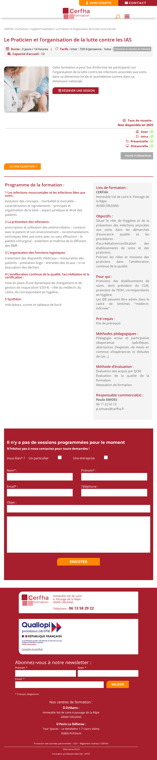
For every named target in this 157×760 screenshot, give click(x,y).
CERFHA (8, 29)
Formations (22, 29)
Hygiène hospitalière (42, 29)
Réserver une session (78, 90)
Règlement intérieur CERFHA (94, 743)
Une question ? (25, 166)
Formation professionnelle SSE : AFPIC (71, 753)
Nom (81, 667)
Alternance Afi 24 (71, 749)
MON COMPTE (101, 3)
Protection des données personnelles (52, 743)
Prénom (20, 667)
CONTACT (137, 3)
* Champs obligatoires (27, 694)
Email (18, 679)
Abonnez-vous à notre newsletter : (53, 662)
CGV (75, 743)
